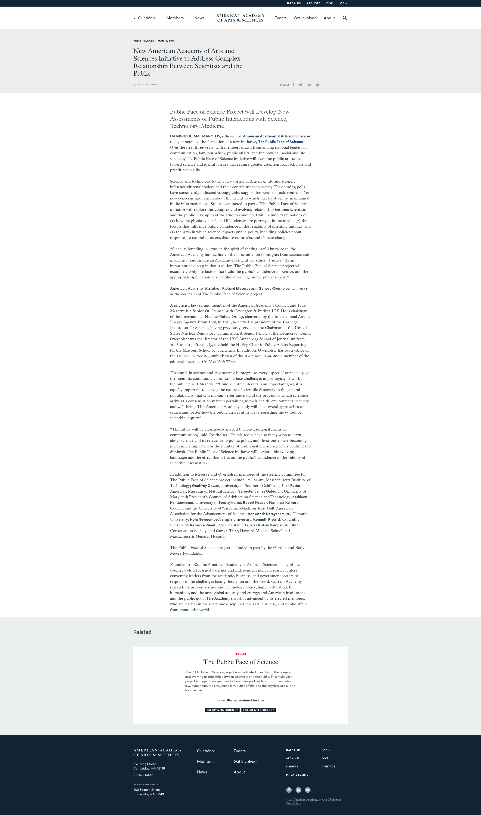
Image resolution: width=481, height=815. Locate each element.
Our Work (147, 18)
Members (175, 18)
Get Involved (305, 18)
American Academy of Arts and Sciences (277, 136)
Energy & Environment (222, 710)
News (199, 18)
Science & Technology (258, 710)
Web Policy (293, 803)
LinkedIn (298, 790)
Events (281, 18)
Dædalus (294, 3)
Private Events (297, 775)
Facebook (289, 790)
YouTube (308, 790)
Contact (328, 767)
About (329, 18)
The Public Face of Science (280, 142)
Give (329, 3)
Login (343, 3)
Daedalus (293, 750)
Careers (292, 767)
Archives (313, 3)
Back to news (147, 85)
